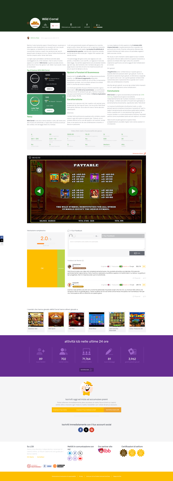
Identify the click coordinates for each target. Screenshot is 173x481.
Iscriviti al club (85, 370)
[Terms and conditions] (34, 466)
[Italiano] (121, 266)
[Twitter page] (80, 453)
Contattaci (40, 457)
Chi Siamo (30, 457)
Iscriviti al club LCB (112, 410)
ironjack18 (75, 282)
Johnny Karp (34, 38)
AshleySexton (77, 264)
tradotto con (126, 266)
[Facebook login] (80, 429)
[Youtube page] (80, 458)
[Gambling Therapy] (59, 466)
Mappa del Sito (117, 476)
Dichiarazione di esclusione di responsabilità (64, 476)
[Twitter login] (86, 429)
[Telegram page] (70, 453)
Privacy (81, 476)
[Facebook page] (75, 453)
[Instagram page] (75, 458)
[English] (109, 266)
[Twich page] (70, 458)
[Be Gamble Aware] (47, 466)
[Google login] (91, 429)
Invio (138, 253)
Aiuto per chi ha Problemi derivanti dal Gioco (98, 476)
